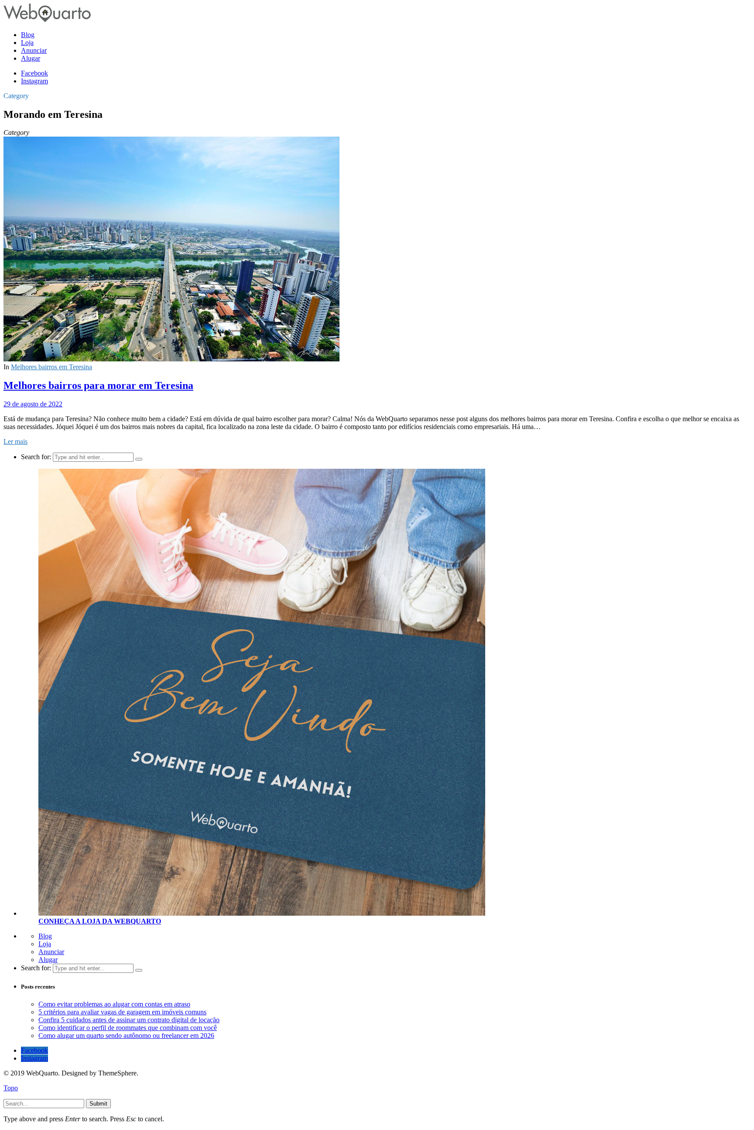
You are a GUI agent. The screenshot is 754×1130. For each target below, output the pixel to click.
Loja (44, 944)
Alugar (48, 959)
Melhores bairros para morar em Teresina (98, 385)
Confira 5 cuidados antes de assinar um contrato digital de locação (128, 1020)
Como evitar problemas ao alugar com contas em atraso (114, 1004)
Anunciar (51, 951)
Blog (45, 936)
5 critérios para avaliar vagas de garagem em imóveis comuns (122, 1012)
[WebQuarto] (47, 20)
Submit (98, 1103)
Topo (10, 1088)
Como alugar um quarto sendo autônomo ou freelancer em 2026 (126, 1035)
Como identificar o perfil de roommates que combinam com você (127, 1027)
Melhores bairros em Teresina (51, 367)
